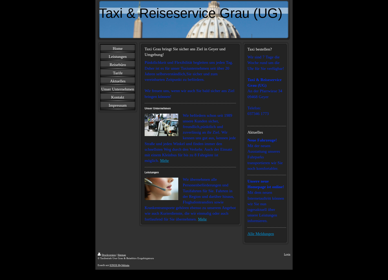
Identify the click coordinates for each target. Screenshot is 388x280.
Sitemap (122, 255)
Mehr (164, 160)
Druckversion (109, 255)
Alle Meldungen (260, 233)
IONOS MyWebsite (119, 265)
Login (287, 254)
